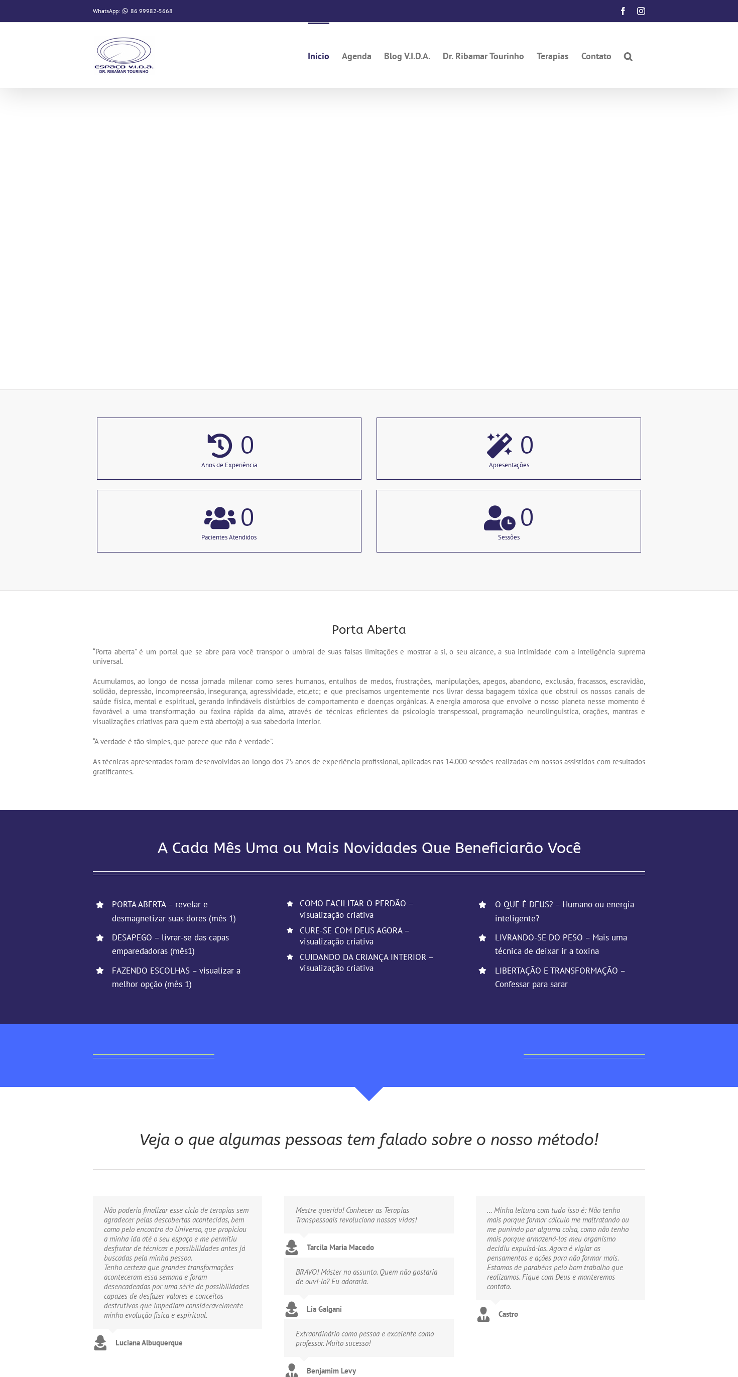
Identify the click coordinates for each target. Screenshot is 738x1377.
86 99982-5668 (152, 11)
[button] (628, 55)
